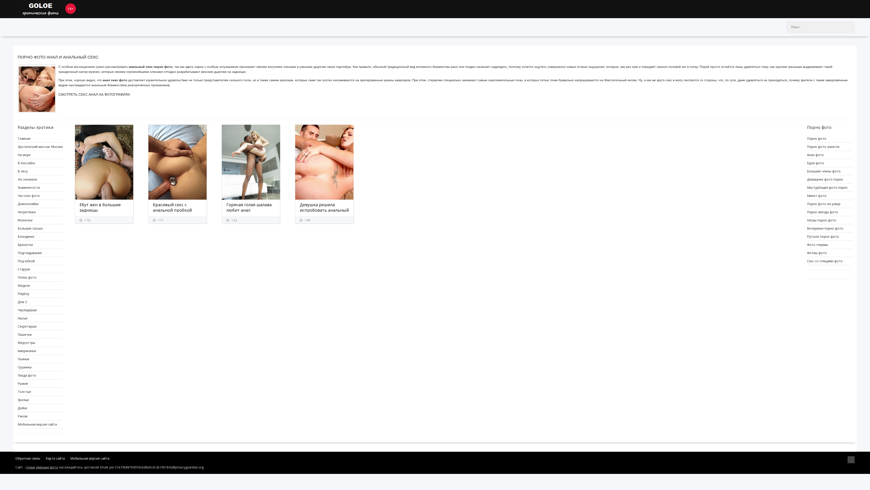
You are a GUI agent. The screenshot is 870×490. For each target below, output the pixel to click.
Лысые (23, 318)
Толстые (24, 392)
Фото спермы (817, 245)
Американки (27, 351)
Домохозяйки (28, 204)
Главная (24, 138)
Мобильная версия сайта (37, 424)
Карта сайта (55, 458)
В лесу (23, 171)
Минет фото (816, 196)
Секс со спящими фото (825, 261)
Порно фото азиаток (823, 147)
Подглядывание (30, 253)
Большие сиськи (30, 228)
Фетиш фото (817, 253)
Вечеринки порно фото (825, 228)
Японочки (25, 220)
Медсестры (26, 343)
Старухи (24, 269)
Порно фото (816, 138)
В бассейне (26, 163)
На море (24, 155)
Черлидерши (27, 310)
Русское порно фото (823, 236)
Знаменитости (29, 187)
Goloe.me (47, 9)
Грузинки (24, 367)
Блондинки (26, 236)
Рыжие (23, 383)
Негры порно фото (821, 220)
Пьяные (23, 359)
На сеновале (27, 179)
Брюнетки (25, 245)
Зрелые (23, 400)
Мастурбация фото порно (827, 187)
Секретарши (27, 326)
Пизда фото (27, 375)
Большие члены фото (824, 171)
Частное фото (29, 196)
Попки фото (27, 277)
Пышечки (25, 334)
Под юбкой (26, 261)
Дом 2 (22, 302)
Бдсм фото (815, 163)
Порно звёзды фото (822, 212)
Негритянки (27, 212)
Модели (24, 285)
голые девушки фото (42, 467)
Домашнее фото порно (825, 179)
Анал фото (815, 155)
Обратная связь (27, 458)
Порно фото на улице (824, 204)
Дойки (22, 408)
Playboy (23, 294)
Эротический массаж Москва (40, 147)
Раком (22, 416)
